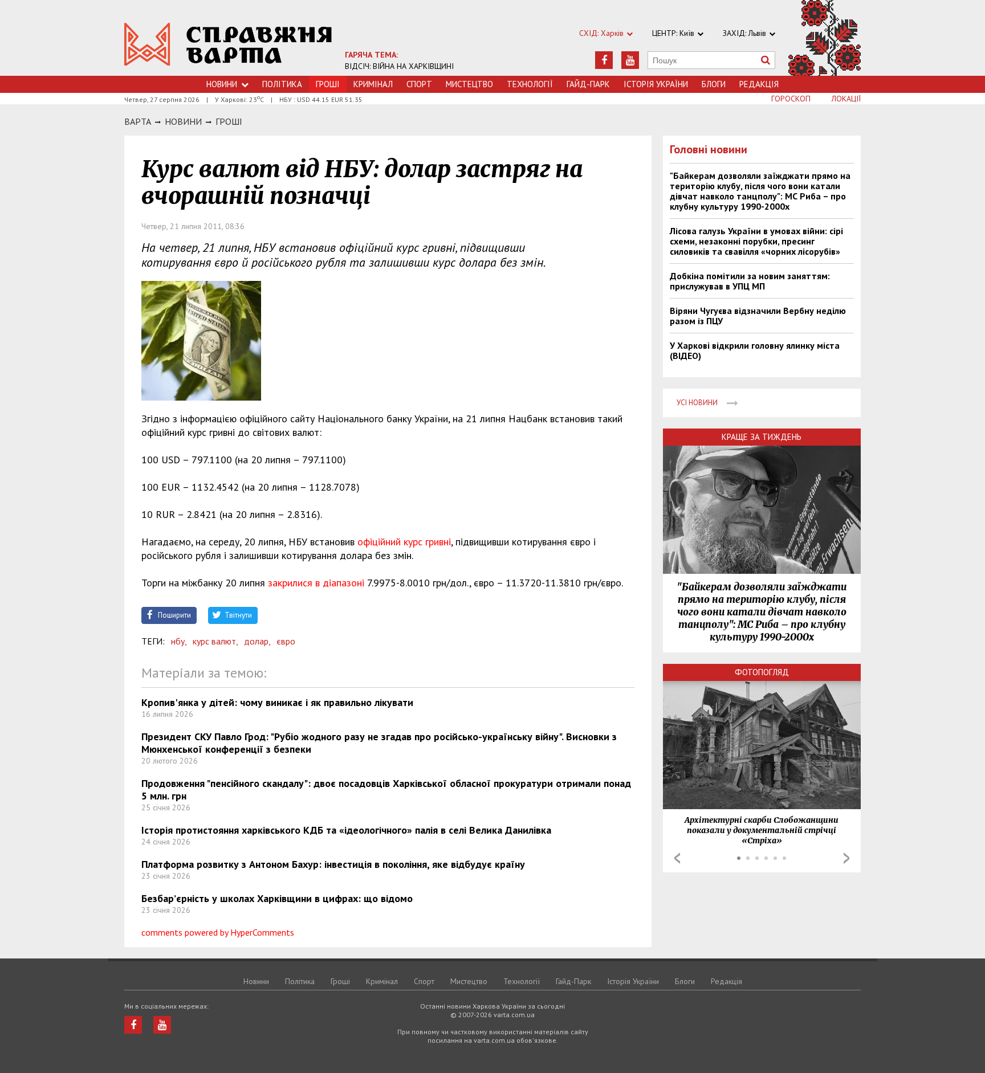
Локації (846, 98)
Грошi (228, 121)
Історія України (656, 84)
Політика (282, 84)
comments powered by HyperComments (217, 932)
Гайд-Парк (588, 84)
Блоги (714, 84)
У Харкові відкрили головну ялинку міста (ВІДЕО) (755, 350)
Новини (221, 84)
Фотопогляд (762, 672)
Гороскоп (791, 98)
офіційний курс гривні (404, 541)
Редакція (759, 84)
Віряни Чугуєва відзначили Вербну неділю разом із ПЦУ (758, 316)
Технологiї (530, 84)
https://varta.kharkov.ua (228, 44)
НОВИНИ (183, 121)
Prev (677, 858)
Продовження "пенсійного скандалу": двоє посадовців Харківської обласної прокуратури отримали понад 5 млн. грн (386, 789)
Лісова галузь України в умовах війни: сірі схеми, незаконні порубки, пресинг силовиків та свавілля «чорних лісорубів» (756, 241)
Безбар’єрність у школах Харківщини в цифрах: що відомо (277, 898)
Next (846, 858)
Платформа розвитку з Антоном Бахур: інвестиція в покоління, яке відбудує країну (333, 864)
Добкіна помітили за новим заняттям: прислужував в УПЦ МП (750, 281)
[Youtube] (630, 60)
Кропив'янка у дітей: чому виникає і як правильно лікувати (277, 702)
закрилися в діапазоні (316, 582)
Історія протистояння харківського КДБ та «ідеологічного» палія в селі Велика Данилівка (346, 830)
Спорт (419, 84)
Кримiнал (373, 84)
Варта (137, 121)
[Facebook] (604, 60)
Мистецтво (469, 84)
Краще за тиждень (761, 436)
